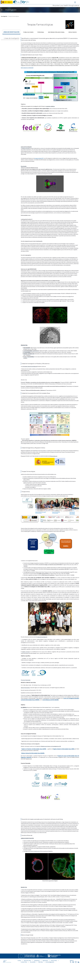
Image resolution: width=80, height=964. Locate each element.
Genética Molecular (27, 835)
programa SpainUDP (39, 158)
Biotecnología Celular (27, 935)
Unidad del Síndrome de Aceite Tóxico (32, 55)
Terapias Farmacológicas (28, 471)
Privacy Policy (54, 960)
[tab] (11, 32)
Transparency (37, 960)
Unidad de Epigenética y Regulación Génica (33, 448)
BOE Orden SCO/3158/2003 (27, 67)
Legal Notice (45, 960)
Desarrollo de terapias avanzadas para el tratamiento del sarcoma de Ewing (42, 819)
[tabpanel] (40, 490)
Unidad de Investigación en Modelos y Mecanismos (36, 363)
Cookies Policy (24, 962)
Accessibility (33, 962)
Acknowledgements (50, 962)
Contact (19, 960)
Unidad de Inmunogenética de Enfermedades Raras (36, 393)
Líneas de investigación (11, 38)
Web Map (40, 962)
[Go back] (2, 10)
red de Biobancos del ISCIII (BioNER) (51, 699)
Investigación (4, 16)
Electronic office (27, 960)
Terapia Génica (26, 491)
